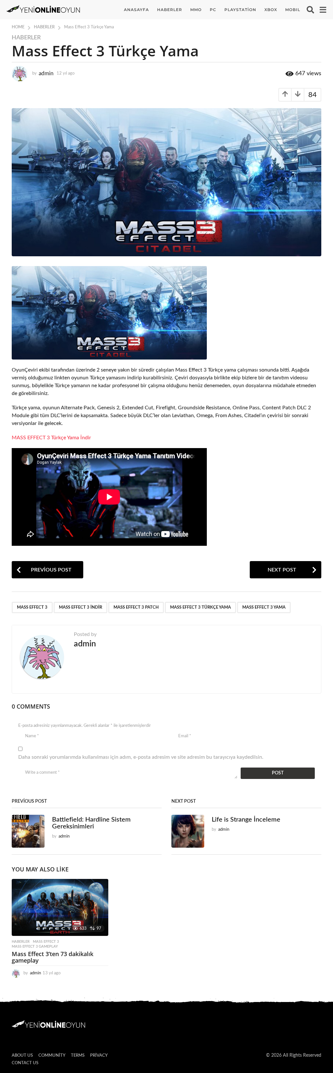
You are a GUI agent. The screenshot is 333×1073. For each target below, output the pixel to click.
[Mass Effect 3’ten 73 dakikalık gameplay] (60, 907)
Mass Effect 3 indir (80, 607)
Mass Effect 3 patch (136, 607)
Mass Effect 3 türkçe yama (200, 607)
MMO (196, 9)
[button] (310, 9)
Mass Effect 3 (32, 607)
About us (22, 1055)
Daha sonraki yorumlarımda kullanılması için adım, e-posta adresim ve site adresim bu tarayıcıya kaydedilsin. (140, 757)
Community (51, 1055)
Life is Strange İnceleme (246, 819)
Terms (78, 1055)
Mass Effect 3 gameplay (35, 946)
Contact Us (25, 1063)
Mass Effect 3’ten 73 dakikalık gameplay (52, 957)
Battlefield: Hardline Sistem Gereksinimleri (91, 823)
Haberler (169, 9)
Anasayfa (136, 9)
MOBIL (292, 9)
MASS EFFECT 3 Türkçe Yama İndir (51, 437)
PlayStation (240, 9)
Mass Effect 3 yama (264, 607)
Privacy (99, 1055)
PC (213, 9)
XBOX (270, 9)
